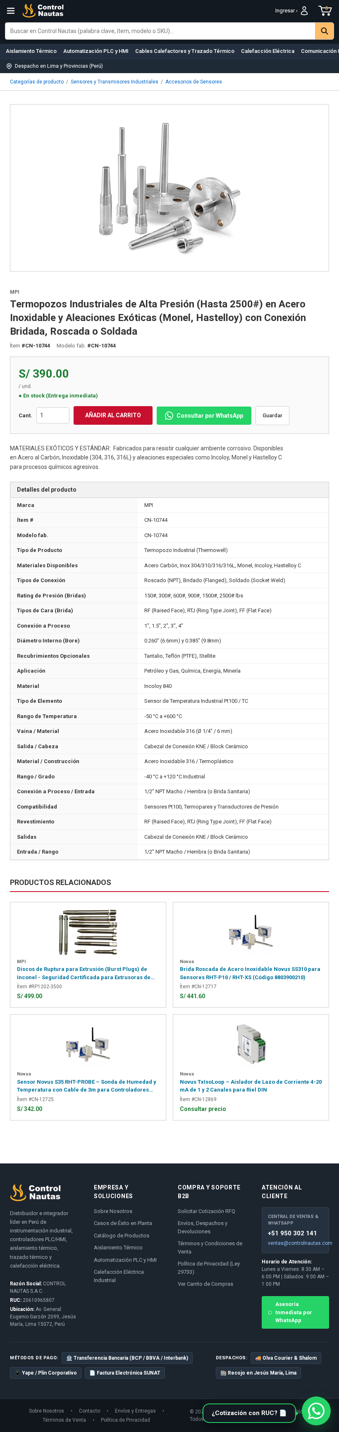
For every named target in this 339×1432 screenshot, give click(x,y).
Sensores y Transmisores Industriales (114, 82)
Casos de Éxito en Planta (123, 1223)
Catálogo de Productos (121, 1235)
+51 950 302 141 (292, 1233)
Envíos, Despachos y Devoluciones (202, 1227)
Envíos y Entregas (135, 1411)
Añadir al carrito (113, 415)
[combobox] (160, 31)
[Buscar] (324, 31)
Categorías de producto (37, 82)
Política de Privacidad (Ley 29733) (209, 1268)
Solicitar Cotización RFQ (206, 1211)
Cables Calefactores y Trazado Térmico (184, 51)
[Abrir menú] (10, 10)
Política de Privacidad (125, 1420)
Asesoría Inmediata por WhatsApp (293, 1312)
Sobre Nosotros (113, 1211)
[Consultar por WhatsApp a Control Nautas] (316, 1410)
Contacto (89, 1411)
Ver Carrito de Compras (205, 1284)
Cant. (25, 415)
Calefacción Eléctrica (267, 51)
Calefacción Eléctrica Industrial (119, 1276)
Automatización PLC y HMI (96, 51)
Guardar (272, 415)
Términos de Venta (64, 1420)
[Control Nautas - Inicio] (43, 11)
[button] (249, 1413)
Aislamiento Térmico (31, 51)
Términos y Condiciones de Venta (210, 1247)
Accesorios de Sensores (193, 82)
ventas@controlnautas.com (295, 1243)
